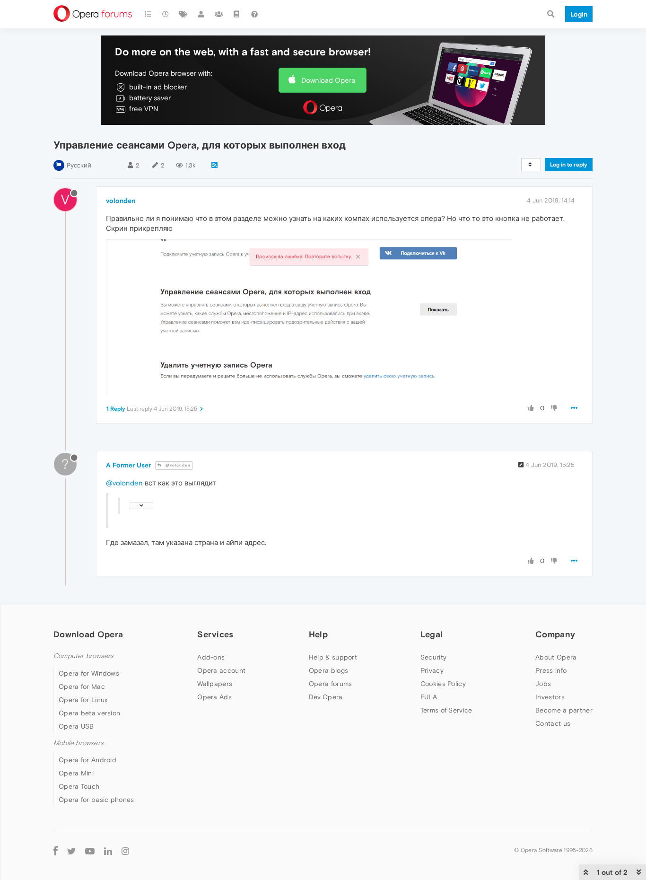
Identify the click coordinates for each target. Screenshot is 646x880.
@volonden (177, 465)
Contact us (552, 723)
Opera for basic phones (96, 799)
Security (433, 657)
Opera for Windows (89, 673)
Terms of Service (446, 710)
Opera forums (330, 683)
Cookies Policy (443, 683)
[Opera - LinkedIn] (108, 850)
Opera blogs (328, 670)
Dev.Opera (326, 697)
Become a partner (564, 710)
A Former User (128, 465)
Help (318, 634)
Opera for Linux (83, 700)
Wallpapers (214, 683)
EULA (428, 697)
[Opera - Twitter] (71, 850)
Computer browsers (83, 656)
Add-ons (211, 657)
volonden (120, 200)
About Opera (555, 657)
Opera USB (76, 726)
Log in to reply (568, 164)
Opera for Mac (82, 686)
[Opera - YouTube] (89, 850)
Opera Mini (76, 773)
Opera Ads (214, 697)
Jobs (543, 683)
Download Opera (328, 80)
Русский (79, 165)
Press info (551, 670)
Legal (431, 634)
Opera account (221, 670)
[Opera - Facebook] (55, 850)
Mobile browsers (78, 743)
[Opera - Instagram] (125, 850)
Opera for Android (87, 760)
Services (215, 634)
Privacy (432, 670)
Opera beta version (89, 713)
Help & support (333, 657)
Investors (550, 697)
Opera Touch (79, 786)
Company (555, 634)
